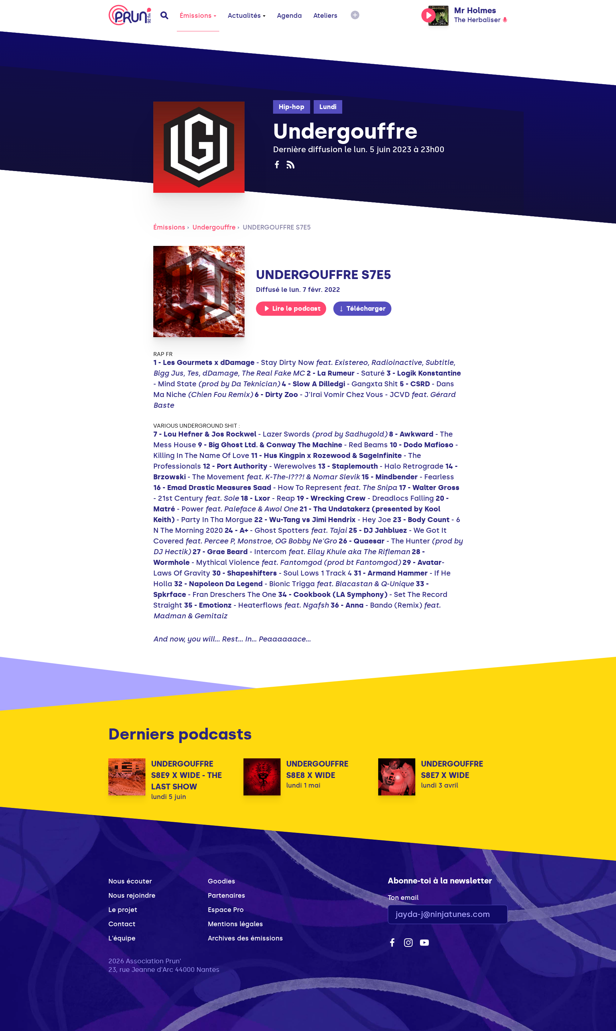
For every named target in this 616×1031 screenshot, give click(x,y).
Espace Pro (226, 910)
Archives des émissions (245, 938)
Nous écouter (130, 881)
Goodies (221, 881)
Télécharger (366, 309)
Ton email (403, 898)
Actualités (244, 16)
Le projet (122, 910)
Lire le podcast (296, 309)
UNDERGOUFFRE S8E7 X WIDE (452, 769)
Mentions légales (235, 924)
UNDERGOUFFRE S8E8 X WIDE (317, 769)
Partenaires (226, 895)
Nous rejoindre (131, 895)
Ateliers (325, 16)
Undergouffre (214, 227)
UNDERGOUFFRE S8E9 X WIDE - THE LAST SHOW (186, 775)
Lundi (328, 107)
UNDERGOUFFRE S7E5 (277, 227)
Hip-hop (291, 107)
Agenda (289, 16)
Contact (121, 924)
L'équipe (121, 938)
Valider (483, 914)
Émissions (196, 16)
